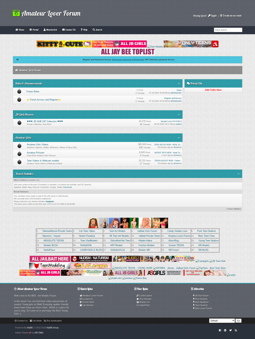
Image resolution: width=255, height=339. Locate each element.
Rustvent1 (67, 187)
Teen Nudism (201, 305)
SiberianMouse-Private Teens (57, 231)
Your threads (145, 299)
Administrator (176, 93)
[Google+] (225, 330)
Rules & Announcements (28, 83)
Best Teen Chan (206, 236)
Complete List (33, 180)
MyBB (30, 327)
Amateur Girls (23, 137)
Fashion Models (147, 245)
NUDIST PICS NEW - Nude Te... (168, 153)
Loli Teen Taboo (87, 231)
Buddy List (144, 302)
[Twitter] (230, 330)
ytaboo (179, 124)
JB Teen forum (202, 296)
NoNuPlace (49, 250)
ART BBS (39, 333)
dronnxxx (178, 147)
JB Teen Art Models (119, 236)
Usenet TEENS (176, 245)
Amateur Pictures (35, 152)
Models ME (144, 250)
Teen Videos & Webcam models (43, 160)
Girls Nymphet (202, 302)
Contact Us (87, 299)
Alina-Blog (173, 240)
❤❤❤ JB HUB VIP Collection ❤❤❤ (45, 121)
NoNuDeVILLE (117, 250)
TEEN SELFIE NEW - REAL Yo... (168, 145)
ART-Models (116, 245)
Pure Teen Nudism (206, 231)
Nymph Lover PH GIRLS (171, 121)
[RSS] (236, 330)
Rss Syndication (54, 321)
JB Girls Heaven (24, 114)
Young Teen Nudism (208, 240)
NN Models (204, 245)
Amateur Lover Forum (50, 13)
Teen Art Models (117, 231)
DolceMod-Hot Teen (120, 240)
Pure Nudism (201, 299)
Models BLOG (51, 245)
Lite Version (88, 305)
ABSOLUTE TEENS (54, 240)
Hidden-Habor (145, 240)
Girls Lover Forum (203, 308)
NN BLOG (203, 250)
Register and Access (173, 98)
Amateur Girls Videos (37, 144)
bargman (50, 201)
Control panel (145, 296)
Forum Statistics (234, 209)
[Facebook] (220, 330)
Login (214, 15)
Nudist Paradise (87, 236)
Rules (179, 90)
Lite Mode (37, 321)
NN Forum (174, 250)
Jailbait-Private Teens (149, 236)
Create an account (231, 15)
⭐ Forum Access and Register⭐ (44, 99)
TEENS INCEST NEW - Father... (168, 161)
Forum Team (88, 302)
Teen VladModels (89, 240)
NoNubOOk (86, 245)
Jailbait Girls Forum (147, 231)
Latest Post (144, 305)
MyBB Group (53, 327)
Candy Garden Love (177, 231)
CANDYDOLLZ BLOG (91, 250)
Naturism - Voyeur (51, 236)
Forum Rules (33, 91)
